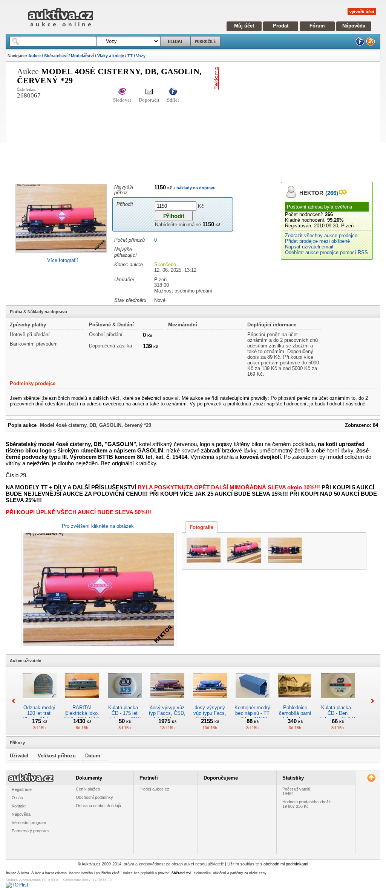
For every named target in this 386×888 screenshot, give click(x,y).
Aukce (34, 55)
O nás (17, 797)
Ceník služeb (88, 789)
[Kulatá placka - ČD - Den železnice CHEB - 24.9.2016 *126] (337, 702)
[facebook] (360, 44)
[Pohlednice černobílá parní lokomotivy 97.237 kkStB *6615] (295, 702)
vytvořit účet (361, 11)
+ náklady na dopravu (194, 188)
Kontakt (19, 806)
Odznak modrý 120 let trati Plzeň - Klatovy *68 (39, 716)
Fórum (317, 26)
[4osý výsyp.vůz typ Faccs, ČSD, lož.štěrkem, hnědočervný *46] (167, 702)
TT (130, 55)
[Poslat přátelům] (149, 92)
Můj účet (244, 26)
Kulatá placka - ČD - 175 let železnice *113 (124, 713)
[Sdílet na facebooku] (173, 92)
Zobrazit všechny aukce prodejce (321, 235)
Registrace (22, 789)
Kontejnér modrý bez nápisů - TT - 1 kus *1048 (252, 713)
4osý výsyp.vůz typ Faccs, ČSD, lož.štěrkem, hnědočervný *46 (167, 716)
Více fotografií (62, 260)
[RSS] (370, 44)
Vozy (141, 55)
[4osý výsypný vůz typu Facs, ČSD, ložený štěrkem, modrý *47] (209, 702)
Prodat (280, 26)
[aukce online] (60, 28)
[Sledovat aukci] (122, 92)
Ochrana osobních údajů (98, 805)
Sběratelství (55, 55)
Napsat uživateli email (309, 247)
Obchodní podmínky (94, 797)
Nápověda (353, 26)
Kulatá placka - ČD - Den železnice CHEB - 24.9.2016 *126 (337, 716)
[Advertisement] (304, 119)
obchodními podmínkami (285, 864)
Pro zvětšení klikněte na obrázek (98, 526)
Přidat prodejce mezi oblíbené (317, 241)
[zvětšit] (97, 589)
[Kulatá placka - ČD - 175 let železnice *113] (124, 702)
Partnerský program (30, 831)
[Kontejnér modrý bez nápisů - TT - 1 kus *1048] (252, 702)
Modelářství (82, 55)
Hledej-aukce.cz (154, 789)
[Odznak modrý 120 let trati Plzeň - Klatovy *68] (39, 702)
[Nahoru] (371, 778)
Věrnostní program (29, 822)
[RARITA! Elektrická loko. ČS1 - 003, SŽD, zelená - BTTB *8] (82, 702)
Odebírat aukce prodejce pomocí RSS (326, 252)
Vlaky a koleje (110, 55)
